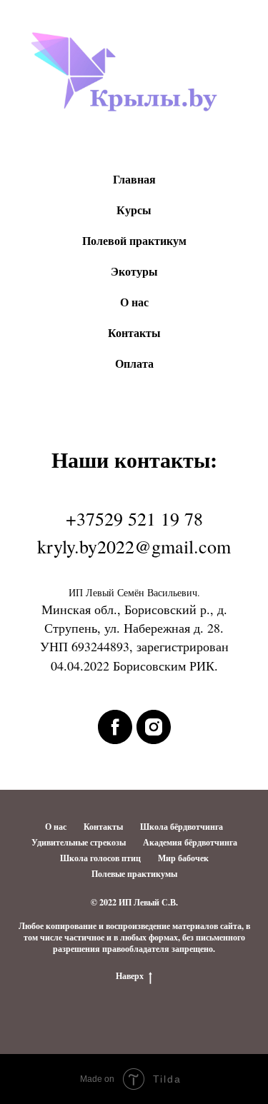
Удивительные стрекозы (78, 842)
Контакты (134, 332)
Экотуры (134, 271)
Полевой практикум (134, 240)
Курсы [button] (134, 209)
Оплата (134, 363)
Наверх (130, 976)
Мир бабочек (183, 858)
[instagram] (154, 727)
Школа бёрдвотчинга (181, 827)
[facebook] (115, 727)
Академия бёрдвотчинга (190, 842)
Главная (134, 179)
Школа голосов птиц (100, 858)
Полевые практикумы (134, 874)
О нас (134, 301)
